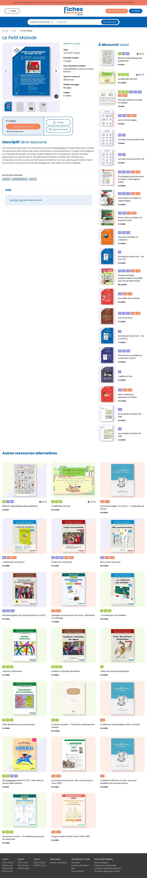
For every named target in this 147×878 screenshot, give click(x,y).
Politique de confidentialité (105, 865)
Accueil (5, 31)
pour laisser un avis (26, 200)
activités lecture (19, 179)
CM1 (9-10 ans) (39, 862)
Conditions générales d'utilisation (108, 868)
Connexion (135, 11)
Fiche (14, 31)
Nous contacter (77, 871)
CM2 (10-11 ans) (39, 865)
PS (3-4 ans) (7, 865)
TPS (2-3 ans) (7, 862)
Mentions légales (101, 862)
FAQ (73, 868)
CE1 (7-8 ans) (23, 865)
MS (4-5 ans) (7, 868)
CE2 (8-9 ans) (23, 868)
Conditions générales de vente (107, 871)
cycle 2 (33, 179)
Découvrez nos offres (117, 11)
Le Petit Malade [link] (26, 31)
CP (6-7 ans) (23, 862)
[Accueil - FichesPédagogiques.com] (73, 11)
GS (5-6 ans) (7, 871)
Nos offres (75, 862)
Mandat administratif (80, 865)
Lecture (6, 179)
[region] (31, 71)
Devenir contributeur (58, 862)
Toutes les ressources (39, 22)
